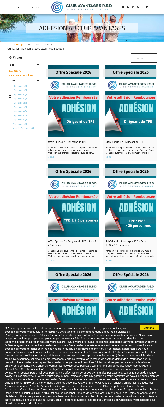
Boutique (20, 44)
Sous (15, 71)
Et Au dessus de (21, 75)
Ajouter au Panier (132, 233)
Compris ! (150, 328)
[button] (123, 7)
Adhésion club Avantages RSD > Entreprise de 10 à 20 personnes (129, 243)
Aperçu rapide (72, 128)
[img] (73, 101)
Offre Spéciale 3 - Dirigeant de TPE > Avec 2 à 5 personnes (72, 243)
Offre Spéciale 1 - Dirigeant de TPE (67, 142)
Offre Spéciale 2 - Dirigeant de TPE (125, 142)
